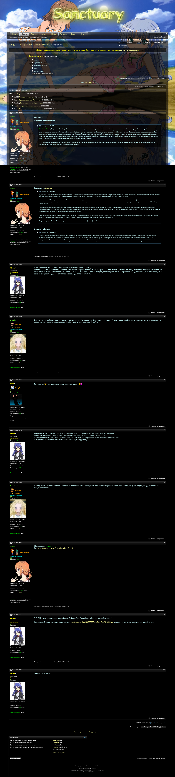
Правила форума (59, 753)
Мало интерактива (40, 66)
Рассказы (63, 34)
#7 (164, 482)
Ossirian (48, 188)
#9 (164, 614)
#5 (164, 380)
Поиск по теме (149, 86)
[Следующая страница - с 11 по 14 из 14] (154, 78)
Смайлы (56, 743)
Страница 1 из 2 (142, 78)
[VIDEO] (55, 747)
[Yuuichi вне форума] (21, 141)
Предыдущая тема (80, 732)
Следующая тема (95, 732)
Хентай (35, 68)
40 (19, 362)
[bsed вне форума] (16, 400)
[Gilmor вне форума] (17, 285)
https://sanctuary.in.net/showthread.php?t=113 (55, 548)
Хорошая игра (38, 63)
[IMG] (55, 745)
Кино (83, 34)
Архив (158, 758)
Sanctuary (152, 758)
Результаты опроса (47, 74)
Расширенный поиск (159, 37)
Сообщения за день (16, 37)
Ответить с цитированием (158, 181)
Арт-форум (22, 45)
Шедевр (36, 60)
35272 (20, 162)
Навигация (44, 37)
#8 (164, 542)
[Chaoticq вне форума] (18, 343)
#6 (164, 430)
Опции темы (138, 86)
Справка (25, 37)
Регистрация (158, 43)
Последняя (160, 78)
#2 (164, 184)
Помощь (148, 43)
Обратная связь (143, 758)
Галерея (34, 34)
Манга (53, 34)
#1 (164, 112)
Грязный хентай (39, 71)
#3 (164, 264)
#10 (164, 670)
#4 (164, 316)
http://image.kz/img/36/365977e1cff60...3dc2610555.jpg (91, 622)
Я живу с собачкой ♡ (42, 45)
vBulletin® (88, 768)
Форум (24, 34)
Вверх (163, 727)
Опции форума (34, 37)
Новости (15, 34)
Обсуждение (89, 82)
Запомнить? (124, 45)
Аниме (44, 34)
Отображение (159, 86)
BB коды (56, 740)
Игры (73, 34)
